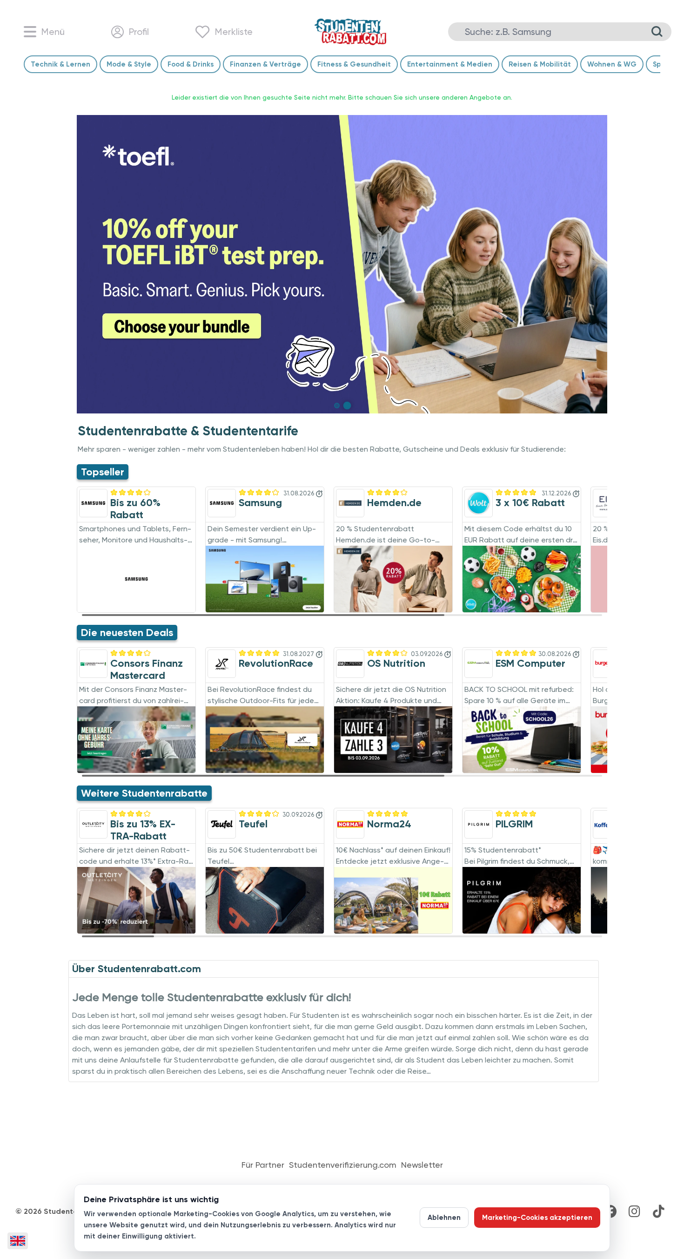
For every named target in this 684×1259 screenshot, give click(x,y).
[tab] (337, 406)
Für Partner (262, 1165)
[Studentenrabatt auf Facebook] (610, 1211)
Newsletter (422, 1165)
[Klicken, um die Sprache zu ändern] (17, 1240)
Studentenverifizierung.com (342, 1165)
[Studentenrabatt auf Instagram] (634, 1211)
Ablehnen (444, 1217)
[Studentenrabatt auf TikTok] (658, 1211)
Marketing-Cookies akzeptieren (537, 1217)
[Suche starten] (657, 31)
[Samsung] (342, 264)
